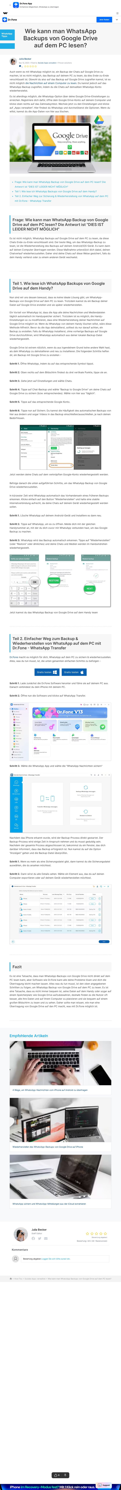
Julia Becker (25, 59)
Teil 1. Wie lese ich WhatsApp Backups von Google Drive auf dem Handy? (56, 191)
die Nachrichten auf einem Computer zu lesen (50, 83)
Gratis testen (44, 672)
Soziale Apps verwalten (47, 63)
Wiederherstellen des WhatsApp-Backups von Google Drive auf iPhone (48, 1147)
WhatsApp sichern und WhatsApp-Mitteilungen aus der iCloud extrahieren (49, 1204)
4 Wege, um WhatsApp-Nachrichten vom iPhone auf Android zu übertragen (50, 1090)
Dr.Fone (14, 657)
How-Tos (18, 1279)
